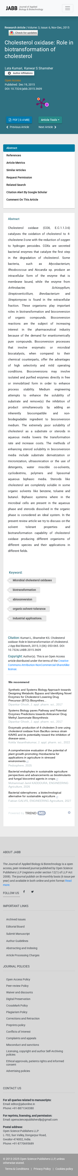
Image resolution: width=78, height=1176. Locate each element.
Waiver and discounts (19, 992)
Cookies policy (64, 1168)
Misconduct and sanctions (22, 1044)
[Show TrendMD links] (69, 812)
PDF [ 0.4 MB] (20, 119)
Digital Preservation (18, 999)
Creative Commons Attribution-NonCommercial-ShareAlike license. (38, 665)
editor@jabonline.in (23, 1104)
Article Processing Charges (22, 955)
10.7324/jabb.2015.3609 (26, 88)
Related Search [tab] (16, 184)
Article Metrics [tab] (15, 162)
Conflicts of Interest (18, 1031)
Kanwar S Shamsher (38, 68)
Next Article (46, 127)
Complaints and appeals (21, 1038)
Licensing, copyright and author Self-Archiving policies (34, 1053)
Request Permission (19, 177)
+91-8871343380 (23, 1108)
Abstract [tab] (11, 148)
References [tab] (13, 155)
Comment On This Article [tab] (22, 199)
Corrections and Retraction (23, 1018)
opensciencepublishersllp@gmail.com (34, 1119)
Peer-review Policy (17, 985)
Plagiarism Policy (16, 1012)
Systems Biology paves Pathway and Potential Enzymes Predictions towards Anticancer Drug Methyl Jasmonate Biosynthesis (37, 714)
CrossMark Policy (17, 1005)
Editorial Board (15, 926)
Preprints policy (15, 1025)
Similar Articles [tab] (16, 170)
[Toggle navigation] (67, 8)
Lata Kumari (13, 68)
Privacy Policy (42, 1168)
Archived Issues (16, 919)
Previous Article (19, 127)
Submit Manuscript (18, 933)
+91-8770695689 (23, 1143)
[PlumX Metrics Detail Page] (41, 103)
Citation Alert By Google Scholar (26, 192)
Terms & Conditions (17, 1168)
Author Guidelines (17, 941)
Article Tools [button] (49, 119)
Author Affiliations (22, 73)
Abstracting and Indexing (21, 948)
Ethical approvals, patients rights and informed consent (35, 1063)
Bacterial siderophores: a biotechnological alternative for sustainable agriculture (34, 794)
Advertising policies (18, 1071)
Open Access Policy (18, 979)
